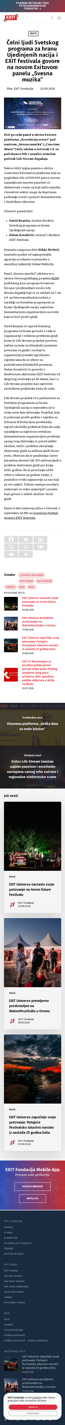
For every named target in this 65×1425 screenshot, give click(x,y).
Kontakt (8, 1324)
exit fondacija (44, 581)
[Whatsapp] (26, 546)
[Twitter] (26, 539)
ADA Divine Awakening (16, 1286)
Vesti (33, 33)
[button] (59, 18)
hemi (21, 587)
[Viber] (11, 546)
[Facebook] (11, 539)
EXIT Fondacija (23, 89)
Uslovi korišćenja (13, 1329)
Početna (8, 1227)
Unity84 (8, 1297)
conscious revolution (32, 575)
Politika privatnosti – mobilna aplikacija (25, 1340)
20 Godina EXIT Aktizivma (17, 1243)
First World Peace (14, 1253)
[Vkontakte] (40, 546)
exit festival (26, 581)
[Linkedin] (40, 539)
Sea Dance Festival (14, 1281)
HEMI (55, 278)
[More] (26, 554)
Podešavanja (33, 1413)
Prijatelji (8, 1248)
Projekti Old (10, 1237)
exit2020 (10, 587)
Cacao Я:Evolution (14, 1291)
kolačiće (37, 1397)
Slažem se (33, 1407)
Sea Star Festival (13, 1275)
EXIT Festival (11, 1270)
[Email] (11, 554)
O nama (8, 1232)
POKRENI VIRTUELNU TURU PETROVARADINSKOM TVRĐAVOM (32, 5)
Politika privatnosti (14, 1335)
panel (31, 587)
